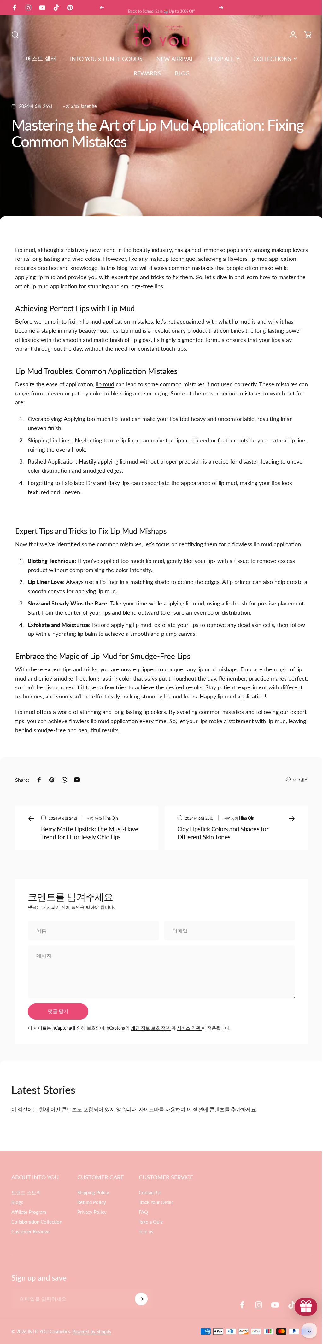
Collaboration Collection (36, 1221)
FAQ (143, 1212)
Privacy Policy (92, 1212)
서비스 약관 (189, 1028)
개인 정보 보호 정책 (151, 1028)
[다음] (221, 7)
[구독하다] (141, 1299)
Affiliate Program (28, 1212)
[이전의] (102, 7)
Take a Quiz (151, 1221)
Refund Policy (91, 1202)
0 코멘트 (300, 779)
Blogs (17, 1202)
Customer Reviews (30, 1231)
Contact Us (150, 1192)
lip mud (105, 384)
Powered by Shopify (91, 1331)
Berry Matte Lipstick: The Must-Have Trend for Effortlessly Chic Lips (89, 832)
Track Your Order (156, 1202)
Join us (146, 1231)
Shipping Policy (93, 1192)
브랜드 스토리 (26, 1192)
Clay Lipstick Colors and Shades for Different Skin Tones (222, 832)
